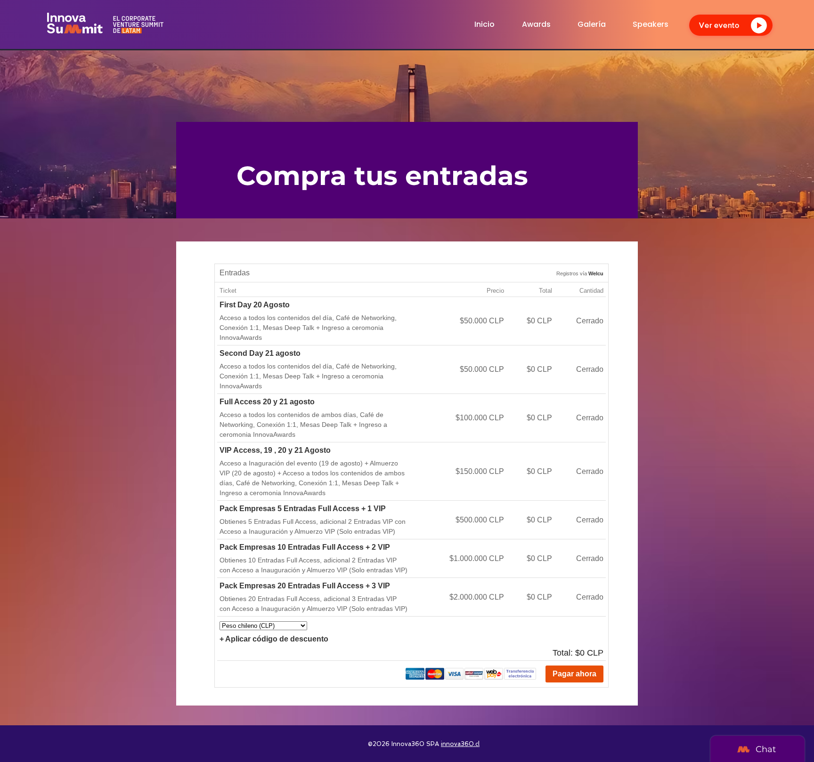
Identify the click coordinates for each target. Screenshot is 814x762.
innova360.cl (460, 743)
